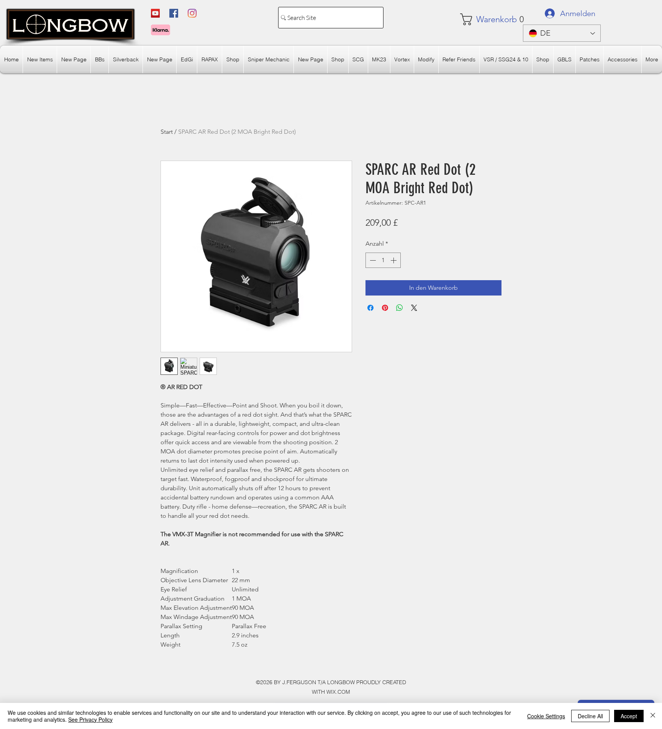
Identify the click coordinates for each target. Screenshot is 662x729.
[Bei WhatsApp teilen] (399, 307)
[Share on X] (414, 307)
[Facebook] (173, 13)
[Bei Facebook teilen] (370, 307)
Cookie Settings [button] (546, 716)
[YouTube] (155, 13)
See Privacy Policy (90, 719)
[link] (483, 19)
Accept (629, 716)
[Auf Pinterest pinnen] (385, 307)
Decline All (590, 716)
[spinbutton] (383, 260)
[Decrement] (372, 260)
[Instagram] (192, 13)
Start (167, 131)
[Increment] (394, 260)
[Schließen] (652, 716)
